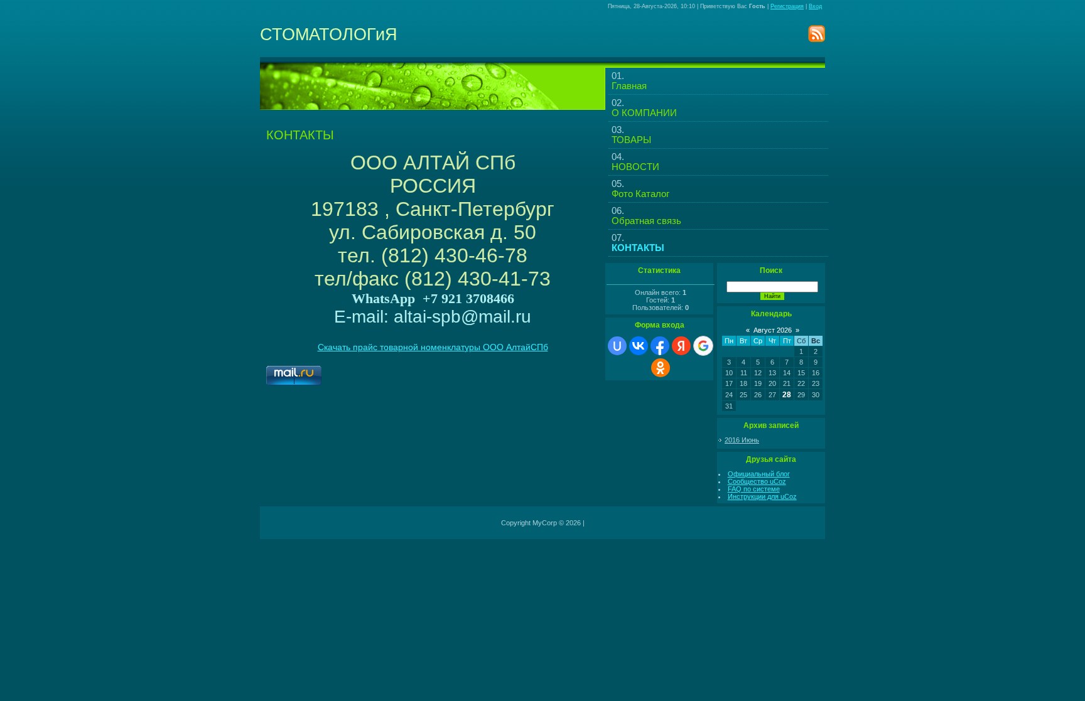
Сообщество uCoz (757, 481)
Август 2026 (772, 330)
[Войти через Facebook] (659, 345)
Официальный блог (759, 474)
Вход (815, 6)
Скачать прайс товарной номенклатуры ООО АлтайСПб (433, 347)
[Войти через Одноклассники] (660, 367)
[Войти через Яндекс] (681, 345)
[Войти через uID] (617, 345)
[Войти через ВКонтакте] (638, 345)
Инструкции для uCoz (762, 496)
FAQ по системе (754, 489)
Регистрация (787, 6)
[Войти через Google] (703, 346)
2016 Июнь (742, 440)
